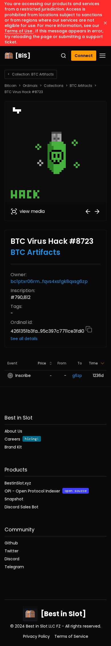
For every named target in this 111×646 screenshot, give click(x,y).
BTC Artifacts (81, 85)
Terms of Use (19, 31)
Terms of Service (71, 636)
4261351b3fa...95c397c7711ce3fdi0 (48, 331)
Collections (53, 85)
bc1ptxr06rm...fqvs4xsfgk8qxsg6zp (49, 281)
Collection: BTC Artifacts (31, 74)
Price (42, 363)
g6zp (77, 375)
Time (93, 363)
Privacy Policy (36, 636)
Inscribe (23, 375)
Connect (84, 55)
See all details (24, 338)
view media (32, 211)
